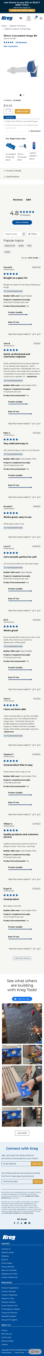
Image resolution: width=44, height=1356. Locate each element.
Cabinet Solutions (17, 26)
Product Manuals (8, 1291)
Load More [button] (22, 1133)
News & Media (7, 1341)
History (4, 1330)
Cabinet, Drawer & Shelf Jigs (17, 29)
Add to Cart (22, 111)
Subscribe (37, 1164)
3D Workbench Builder (10, 1309)
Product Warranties (9, 1295)
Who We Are (6, 1334)
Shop (3, 26)
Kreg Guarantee (7, 1267)
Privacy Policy (27, 1213)
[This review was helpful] (33, 334)
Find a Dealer (6, 1263)
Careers (4, 1344)
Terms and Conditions (12, 1213)
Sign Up (37, 1181)
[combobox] (30, 258)
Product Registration (10, 1288)
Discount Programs (9, 1320)
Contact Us (6, 1249)
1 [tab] (20, 95)
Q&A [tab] (28, 199)
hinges (7, 252)
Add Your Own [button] (24, 999)
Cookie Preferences (9, 1277)
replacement (10, 246)
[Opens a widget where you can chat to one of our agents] (35, 1352)
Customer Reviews (9, 1313)
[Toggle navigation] (41, 18)
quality (21, 246)
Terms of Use (19, 1352)
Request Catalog (8, 1302)
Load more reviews (22, 958)
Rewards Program (8, 1316)
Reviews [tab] (18, 199)
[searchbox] (12, 234)
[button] (28, 18)
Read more (32, 377)
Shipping (5, 1256)
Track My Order (7, 1252)
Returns (4, 1260)
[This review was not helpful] (38, 334)
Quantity (8, 109)
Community (6, 1337)
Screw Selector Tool (9, 1306)
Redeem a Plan (7, 1298)
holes (29, 246)
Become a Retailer (9, 1270)
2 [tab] (23, 95)
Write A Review (22, 222)
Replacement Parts (9, 1274)
